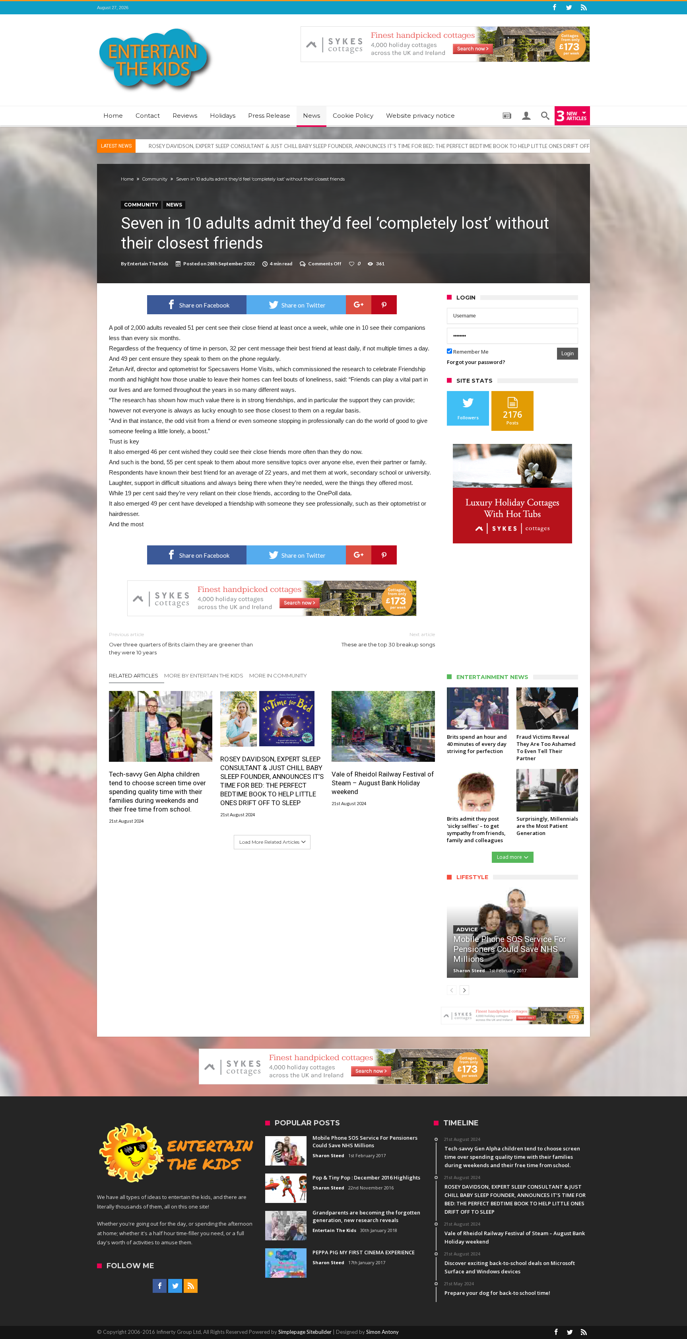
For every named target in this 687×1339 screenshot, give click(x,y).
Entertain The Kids (147, 264)
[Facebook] (554, 7)
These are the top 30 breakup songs (388, 639)
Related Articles (133, 675)
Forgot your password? (476, 362)
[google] (358, 304)
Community (154, 179)
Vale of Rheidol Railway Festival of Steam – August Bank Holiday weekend (383, 783)
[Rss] (583, 7)
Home (127, 179)
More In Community (278, 675)
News (174, 205)
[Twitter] (569, 7)
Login (567, 353)
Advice (467, 929)
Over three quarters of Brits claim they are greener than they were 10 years (181, 643)
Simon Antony (382, 1332)
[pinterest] (384, 304)
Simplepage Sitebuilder (305, 1332)
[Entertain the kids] (156, 26)
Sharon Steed (469, 970)
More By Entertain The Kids (203, 675)
